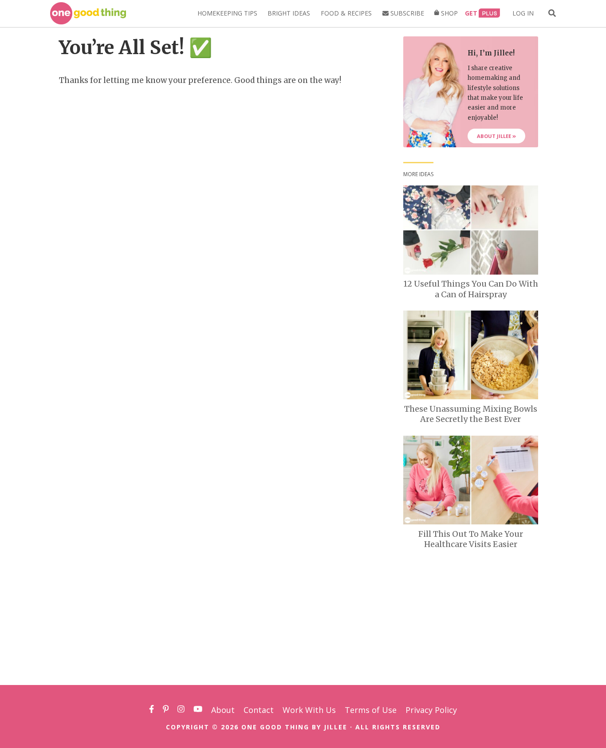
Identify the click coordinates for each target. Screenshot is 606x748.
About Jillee (494, 136)
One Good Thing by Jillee (294, 727)
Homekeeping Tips (227, 13)
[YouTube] (197, 710)
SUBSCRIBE (406, 13)
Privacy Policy (431, 710)
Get (471, 13)
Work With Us (309, 710)
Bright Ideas (289, 13)
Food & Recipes (346, 13)
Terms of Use (371, 710)
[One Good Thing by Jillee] (88, 13)
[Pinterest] (166, 710)
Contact (259, 710)
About (223, 710)
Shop (448, 13)
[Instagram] (181, 710)
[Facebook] (151, 710)
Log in (523, 13)
